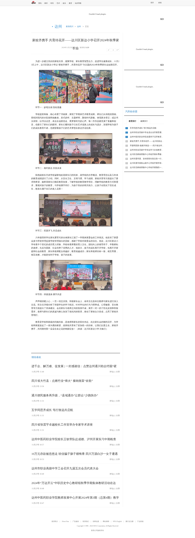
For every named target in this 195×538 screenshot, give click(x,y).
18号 (118, 50)
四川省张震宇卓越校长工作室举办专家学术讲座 (62, 424)
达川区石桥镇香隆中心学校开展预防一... (146, 167)
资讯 (40, 3)
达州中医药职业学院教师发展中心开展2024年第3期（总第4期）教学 (75, 497)
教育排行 (132, 121)
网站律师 (106, 521)
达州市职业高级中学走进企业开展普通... (146, 132)
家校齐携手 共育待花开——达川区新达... (147, 141)
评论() (112, 372)
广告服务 (76, 521)
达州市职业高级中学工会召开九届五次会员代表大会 (65, 468)
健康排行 (144, 121)
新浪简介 (55, 521)
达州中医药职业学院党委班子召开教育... (146, 137)
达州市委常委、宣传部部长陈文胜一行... (146, 159)
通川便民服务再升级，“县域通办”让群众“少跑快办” (64, 395)
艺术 (58, 3)
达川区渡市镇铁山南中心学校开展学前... (146, 163)
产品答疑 (140, 521)
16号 (113, 50)
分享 (118, 372)
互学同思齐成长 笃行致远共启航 (52, 410)
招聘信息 (96, 521)
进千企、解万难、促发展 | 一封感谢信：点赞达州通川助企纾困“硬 (74, 366)
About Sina (65, 521)
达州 (79, 26)
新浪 (33, 2)
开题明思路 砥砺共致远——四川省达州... (147, 146)
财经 (46, 3)
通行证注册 (129, 521)
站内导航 (78, 3)
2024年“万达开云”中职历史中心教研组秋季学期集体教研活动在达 (73, 483)
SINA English (117, 521)
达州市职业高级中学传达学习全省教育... (146, 150)
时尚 (52, 3)
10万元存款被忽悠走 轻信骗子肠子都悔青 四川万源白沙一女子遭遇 (74, 453)
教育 (70, 3)
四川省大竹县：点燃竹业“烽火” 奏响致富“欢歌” (62, 380)
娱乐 (64, 3)
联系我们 (86, 521)
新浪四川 (69, 26)
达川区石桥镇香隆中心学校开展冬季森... (146, 154)
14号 (109, 50)
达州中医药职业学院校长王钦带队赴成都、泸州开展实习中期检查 (73, 439)
